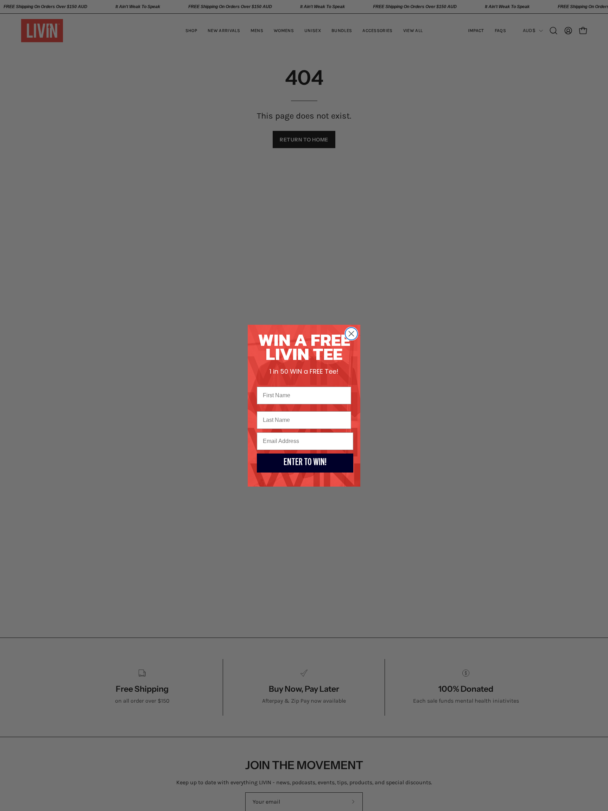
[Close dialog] (351, 334)
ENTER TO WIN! (305, 463)
